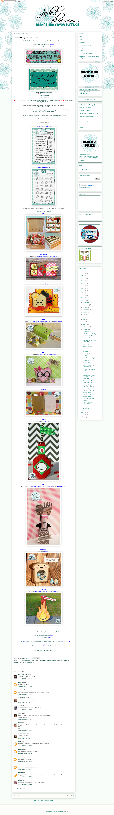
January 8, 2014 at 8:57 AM (25, 730)
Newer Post (17, 796)
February (85, 326)
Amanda (81, 127)
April (84, 322)
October (85, 307)
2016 (83, 295)
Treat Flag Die (30, 662)
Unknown (20, 682)
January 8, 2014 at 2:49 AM (25, 686)
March (85, 324)
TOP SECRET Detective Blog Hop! (89, 340)
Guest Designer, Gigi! (89, 331)
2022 (83, 280)
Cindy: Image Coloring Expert (87, 116)
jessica (19, 713)
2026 (83, 271)
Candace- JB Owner (85, 107)
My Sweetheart (87, 351)
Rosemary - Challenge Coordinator (89, 122)
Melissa (20, 705)
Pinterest (81, 50)
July (84, 314)
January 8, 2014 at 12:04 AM (25, 678)
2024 (83, 276)
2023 (83, 278)
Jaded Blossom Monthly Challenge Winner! (89, 334)
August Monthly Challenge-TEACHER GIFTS (87, 92)
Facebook (82, 42)
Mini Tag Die (23, 662)
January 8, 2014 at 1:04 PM (25, 753)
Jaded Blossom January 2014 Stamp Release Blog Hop (89, 377)
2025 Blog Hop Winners (86, 53)
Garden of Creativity (85, 45)
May (84, 319)
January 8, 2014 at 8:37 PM (25, 777)
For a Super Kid (87, 408)
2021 (83, 283)
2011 (82, 417)
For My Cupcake (87, 349)
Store (80, 39)
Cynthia (81, 124)
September (86, 309)
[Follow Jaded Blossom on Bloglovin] (87, 186)
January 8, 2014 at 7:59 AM (25, 702)
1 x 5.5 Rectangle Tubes (24, 660)
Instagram (82, 48)
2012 (83, 414)
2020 (83, 285)
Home (44, 796)
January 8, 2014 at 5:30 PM (25, 769)
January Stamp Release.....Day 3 (88, 389)
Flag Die (50, 660)
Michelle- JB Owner (84, 110)
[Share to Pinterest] (39, 658)
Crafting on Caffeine (23, 674)
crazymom (20, 765)
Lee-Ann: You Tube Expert (86, 119)
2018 (83, 290)
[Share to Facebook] (38, 658)
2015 (83, 297)
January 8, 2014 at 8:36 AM (25, 719)
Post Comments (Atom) (47, 800)
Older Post (70, 796)
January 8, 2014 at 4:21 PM (25, 761)
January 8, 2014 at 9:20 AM (25, 738)
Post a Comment (20, 788)
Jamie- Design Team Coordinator (88, 113)
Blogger (66, 811)
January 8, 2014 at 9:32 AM (25, 746)
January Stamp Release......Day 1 (88, 397)
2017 (83, 293)
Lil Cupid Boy (86, 362)
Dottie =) (20, 780)
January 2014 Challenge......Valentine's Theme (89, 402)
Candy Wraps (34, 660)
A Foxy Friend (86, 406)
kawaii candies (63, 660)
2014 (83, 300)
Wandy (19, 741)
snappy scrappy (22, 733)
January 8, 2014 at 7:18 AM (25, 694)
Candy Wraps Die (43, 660)
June (84, 317)
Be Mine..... (86, 344)
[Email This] (33, 658)
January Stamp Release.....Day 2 (88, 393)
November (86, 305)
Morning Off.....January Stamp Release (89, 381)
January (85, 329)
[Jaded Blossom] (90, 99)
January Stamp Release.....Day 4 (88, 385)
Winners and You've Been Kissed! (88, 365)
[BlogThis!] (34, 658)
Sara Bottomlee (22, 697)
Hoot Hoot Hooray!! (88, 373)
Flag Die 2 (56, 660)
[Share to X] (36, 658)
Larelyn (20, 722)
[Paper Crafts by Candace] (90, 242)
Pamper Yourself (87, 346)
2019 (83, 288)
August (85, 312)
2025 (83, 273)
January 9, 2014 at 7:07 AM (25, 784)
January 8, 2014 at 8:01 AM (25, 710)
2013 (83, 412)
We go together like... (89, 337)
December (86, 302)
